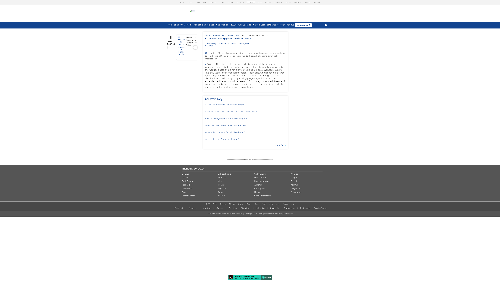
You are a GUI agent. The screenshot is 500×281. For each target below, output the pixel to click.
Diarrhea (222, 177)
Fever (220, 192)
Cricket (221, 2)
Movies (232, 204)
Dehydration (296, 188)
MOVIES (212, 2)
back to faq (279, 145)
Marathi (317, 2)
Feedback (178, 208)
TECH (260, 2)
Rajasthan (298, 2)
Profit (198, 2)
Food (257, 204)
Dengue (290, 25)
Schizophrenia (224, 174)
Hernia (257, 192)
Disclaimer (246, 208)
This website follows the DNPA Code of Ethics (225, 214)
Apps (278, 204)
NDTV (182, 2)
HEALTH (251, 2)
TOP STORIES (200, 25)
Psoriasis (186, 185)
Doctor (249, 204)
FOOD (230, 2)
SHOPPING (278, 2)
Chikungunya (260, 174)
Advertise (260, 208)
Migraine (222, 188)
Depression (187, 188)
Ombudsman (290, 208)
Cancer (281, 25)
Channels (274, 208)
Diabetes (186, 177)
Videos (210, 25)
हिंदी (204, 2)
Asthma (294, 185)
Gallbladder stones (262, 196)
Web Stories (222, 25)
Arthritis (294, 174)
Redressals (305, 208)
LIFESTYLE (240, 2)
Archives (233, 208)
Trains (285, 204)
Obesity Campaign (183, 25)
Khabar (223, 204)
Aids (220, 181)
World (190, 2)
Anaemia (258, 185)
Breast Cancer (188, 196)
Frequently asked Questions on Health (227, 35)
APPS (288, 2)
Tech (264, 204)
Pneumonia (296, 192)
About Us (193, 208)
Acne (184, 192)
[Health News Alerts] (326, 25)
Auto (271, 204)
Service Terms (320, 208)
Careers (219, 208)
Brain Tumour (188, 181)
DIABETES (271, 25)
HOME (170, 25)
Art (292, 204)
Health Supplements (240, 25)
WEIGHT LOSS (259, 25)
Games (268, 2)
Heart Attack (260, 177)
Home (207, 35)
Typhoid (294, 181)
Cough (294, 177)
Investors (207, 208)
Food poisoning (261, 181)
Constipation (260, 188)
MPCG (307, 2)
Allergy (221, 196)
